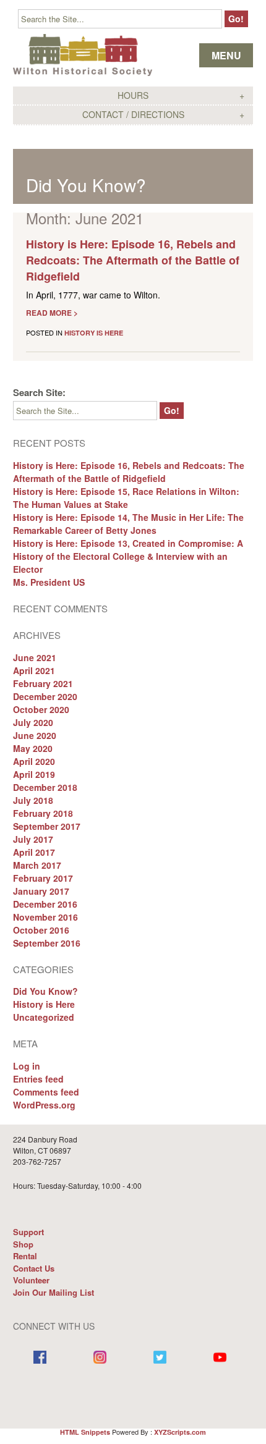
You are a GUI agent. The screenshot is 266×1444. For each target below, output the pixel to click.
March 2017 (37, 865)
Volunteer (31, 1280)
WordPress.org (44, 1105)
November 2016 (45, 917)
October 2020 (41, 709)
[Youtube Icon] (220, 1358)
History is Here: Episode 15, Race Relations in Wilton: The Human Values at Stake (126, 497)
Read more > (52, 312)
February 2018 (43, 813)
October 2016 (41, 930)
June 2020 (34, 735)
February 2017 (43, 878)
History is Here (93, 332)
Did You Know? (86, 184)
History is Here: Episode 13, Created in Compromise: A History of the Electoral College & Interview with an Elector (128, 556)
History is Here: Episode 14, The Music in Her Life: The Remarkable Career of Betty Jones (128, 523)
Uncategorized (43, 1017)
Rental (25, 1256)
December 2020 (45, 696)
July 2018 (33, 800)
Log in (26, 1066)
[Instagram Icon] (100, 1358)
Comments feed (46, 1092)
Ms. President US (49, 582)
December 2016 (45, 904)
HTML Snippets (85, 1432)
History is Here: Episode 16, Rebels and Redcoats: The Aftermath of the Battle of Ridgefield (132, 260)
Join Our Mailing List (53, 1292)
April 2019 (34, 774)
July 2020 (33, 722)
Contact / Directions (133, 114)
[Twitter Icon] (160, 1358)
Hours (133, 95)
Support (28, 1232)
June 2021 (34, 657)
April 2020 (34, 761)
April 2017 (34, 852)
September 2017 (46, 826)
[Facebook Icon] (40, 1358)
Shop (23, 1244)
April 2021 (34, 670)
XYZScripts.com (180, 1432)
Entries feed (38, 1079)
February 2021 (43, 683)
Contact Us (33, 1268)
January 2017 (41, 891)
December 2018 (45, 787)
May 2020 (33, 748)
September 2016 (46, 943)
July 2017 (33, 839)
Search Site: (39, 392)
